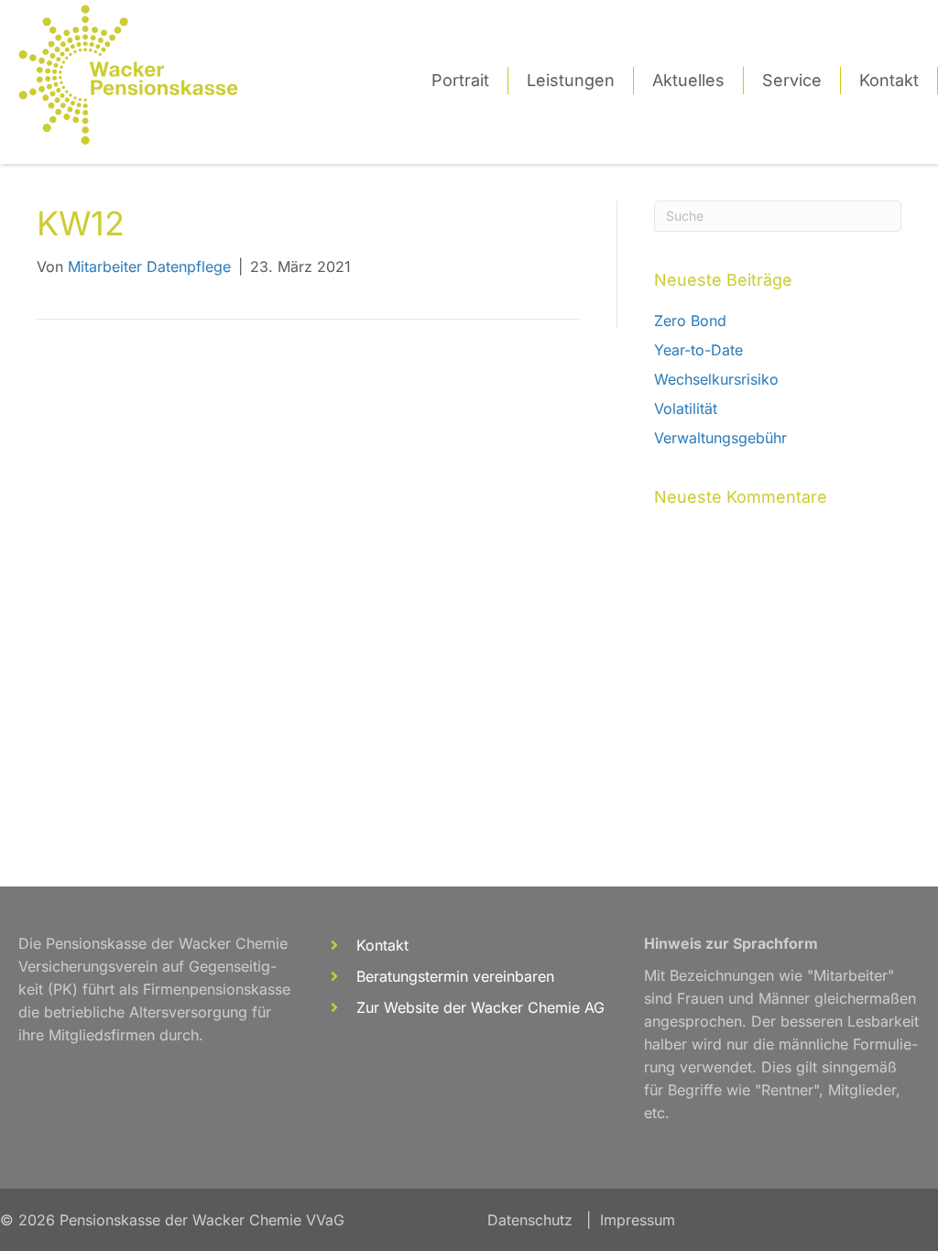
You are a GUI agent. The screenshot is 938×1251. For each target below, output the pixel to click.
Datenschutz (530, 1220)
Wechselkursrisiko (716, 379)
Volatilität (685, 408)
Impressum (637, 1220)
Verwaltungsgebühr (720, 438)
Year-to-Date (698, 350)
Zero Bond (690, 320)
